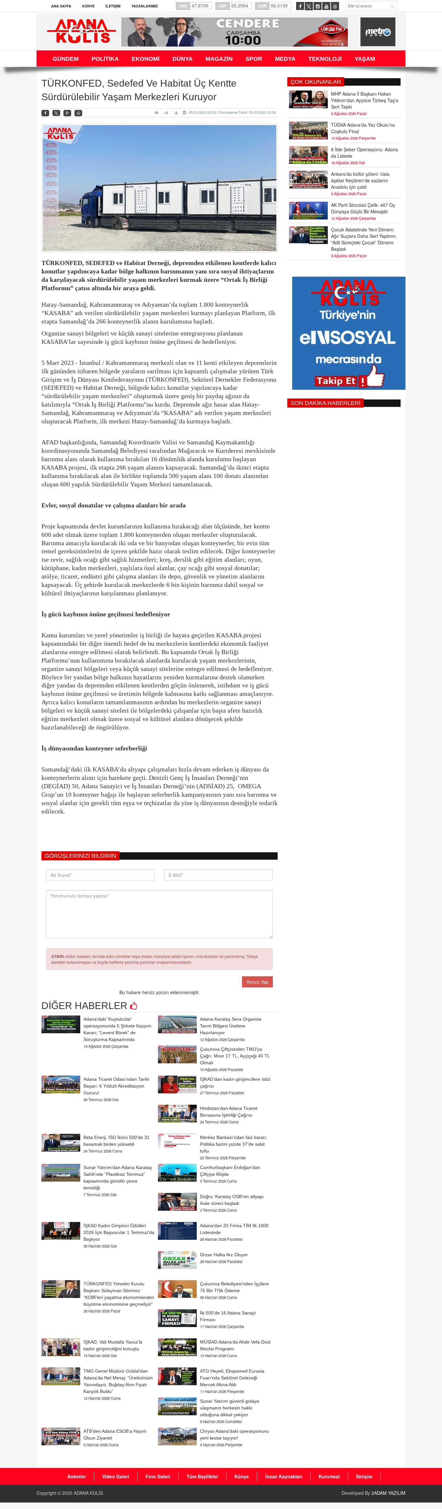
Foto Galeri (158, 1476)
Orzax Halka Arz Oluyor (224, 1254)
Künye (88, 6)
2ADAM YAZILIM (388, 1493)
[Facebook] (45, 113)
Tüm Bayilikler (202, 1476)
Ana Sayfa (61, 6)
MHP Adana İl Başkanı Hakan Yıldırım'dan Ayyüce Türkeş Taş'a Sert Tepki (364, 100)
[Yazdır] (157, 112)
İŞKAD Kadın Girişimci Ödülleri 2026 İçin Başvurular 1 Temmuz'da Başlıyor (118, 1232)
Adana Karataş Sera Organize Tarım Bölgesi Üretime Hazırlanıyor (230, 1025)
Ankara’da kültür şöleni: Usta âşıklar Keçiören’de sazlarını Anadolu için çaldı (360, 180)
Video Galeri (115, 1476)
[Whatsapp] (78, 113)
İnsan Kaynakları (283, 1476)
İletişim (112, 6)
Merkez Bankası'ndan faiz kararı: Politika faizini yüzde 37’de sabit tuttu (233, 1144)
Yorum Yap (257, 982)
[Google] (67, 113)
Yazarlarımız (144, 6)
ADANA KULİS (88, 1493)
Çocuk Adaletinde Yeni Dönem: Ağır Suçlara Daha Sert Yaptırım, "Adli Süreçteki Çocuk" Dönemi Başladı (364, 239)
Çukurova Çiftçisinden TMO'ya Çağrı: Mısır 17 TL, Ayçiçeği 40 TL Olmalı (235, 1056)
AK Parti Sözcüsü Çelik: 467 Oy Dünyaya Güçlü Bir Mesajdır (363, 208)
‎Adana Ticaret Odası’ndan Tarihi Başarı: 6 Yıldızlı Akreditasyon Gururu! (116, 1086)
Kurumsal (329, 1476)
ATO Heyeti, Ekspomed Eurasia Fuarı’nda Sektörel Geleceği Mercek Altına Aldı (232, 1377)
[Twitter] (56, 113)
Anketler (76, 1476)
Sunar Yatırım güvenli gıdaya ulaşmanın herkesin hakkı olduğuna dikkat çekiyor (229, 1407)
